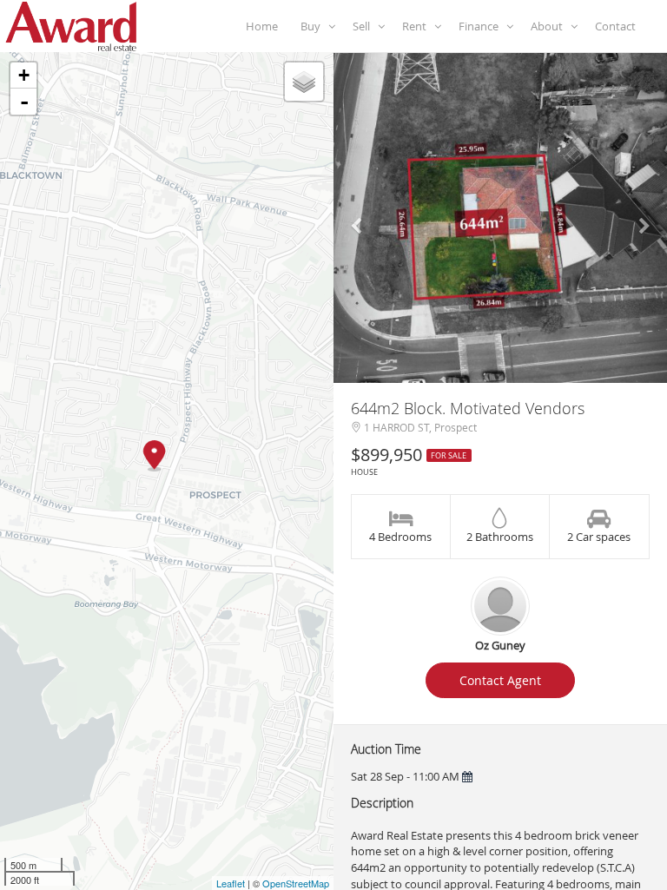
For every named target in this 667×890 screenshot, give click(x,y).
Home (264, 26)
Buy (314, 26)
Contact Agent (500, 680)
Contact (618, 26)
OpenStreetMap (295, 883)
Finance (482, 26)
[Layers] (304, 82)
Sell (365, 26)
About (551, 26)
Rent (418, 26)
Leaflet (230, 883)
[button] (359, 218)
